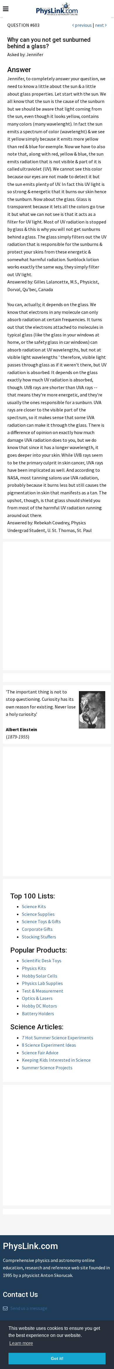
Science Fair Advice (40, 1052)
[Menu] (5, 9)
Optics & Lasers (37, 998)
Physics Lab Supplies (42, 983)
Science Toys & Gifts (41, 921)
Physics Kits (34, 968)
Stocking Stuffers (39, 937)
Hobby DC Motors (39, 1006)
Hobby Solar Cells (39, 976)
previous (83, 25)
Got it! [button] (57, 1358)
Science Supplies (38, 914)
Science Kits (34, 906)
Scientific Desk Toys (41, 960)
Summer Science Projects (47, 1067)
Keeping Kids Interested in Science (56, 1060)
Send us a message (29, 1308)
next (100, 25)
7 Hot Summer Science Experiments (57, 1037)
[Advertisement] (57, 606)
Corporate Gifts (37, 929)
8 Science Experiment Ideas (49, 1045)
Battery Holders (38, 1013)
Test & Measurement (42, 991)
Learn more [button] (21, 1343)
